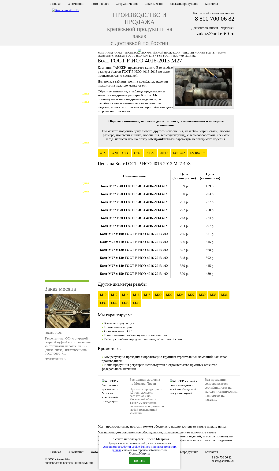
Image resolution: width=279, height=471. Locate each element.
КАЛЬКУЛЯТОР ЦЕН (60, 54)
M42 (114, 303)
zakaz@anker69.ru (215, 33)
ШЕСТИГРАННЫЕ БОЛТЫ (199, 52)
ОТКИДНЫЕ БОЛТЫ (60, 136)
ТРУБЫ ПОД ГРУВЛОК (61, 259)
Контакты (211, 4)
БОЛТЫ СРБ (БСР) (58, 144)
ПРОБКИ (52, 128)
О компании (76, 4)
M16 (136, 295)
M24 (180, 295)
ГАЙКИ (51, 193)
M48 (136, 303)
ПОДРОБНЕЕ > (55, 359)
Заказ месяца (154, 4)
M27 (191, 295)
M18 (147, 295)
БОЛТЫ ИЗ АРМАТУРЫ (62, 161)
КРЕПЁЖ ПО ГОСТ (59, 63)
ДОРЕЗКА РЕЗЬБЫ (58, 250)
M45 (125, 303)
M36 (224, 295)
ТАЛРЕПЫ (53, 210)
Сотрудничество (127, 4)
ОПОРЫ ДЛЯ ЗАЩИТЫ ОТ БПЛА (64, 277)
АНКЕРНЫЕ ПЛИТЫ (60, 95)
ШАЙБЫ (52, 201)
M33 (213, 295)
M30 (202, 295)
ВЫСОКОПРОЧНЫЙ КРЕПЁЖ (67, 169)
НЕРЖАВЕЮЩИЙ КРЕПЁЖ (65, 152)
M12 (114, 295)
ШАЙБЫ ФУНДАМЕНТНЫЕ (65, 104)
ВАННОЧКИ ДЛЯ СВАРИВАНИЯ (58, 244)
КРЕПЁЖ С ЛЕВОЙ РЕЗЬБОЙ (66, 71)
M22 (169, 295)
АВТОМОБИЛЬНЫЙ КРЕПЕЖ (66, 234)
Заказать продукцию (184, 4)
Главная (55, 4)
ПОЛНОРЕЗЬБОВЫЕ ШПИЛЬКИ (60, 187)
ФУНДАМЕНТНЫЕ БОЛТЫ (64, 87)
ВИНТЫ (51, 120)
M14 (125, 295)
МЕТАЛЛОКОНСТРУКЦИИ (65, 79)
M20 (158, 295)
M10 (103, 295)
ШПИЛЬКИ (53, 177)
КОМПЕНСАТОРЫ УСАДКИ (65, 267)
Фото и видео (100, 4)
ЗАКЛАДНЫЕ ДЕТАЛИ (62, 218)
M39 (103, 303)
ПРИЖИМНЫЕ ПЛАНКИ (63, 226)
